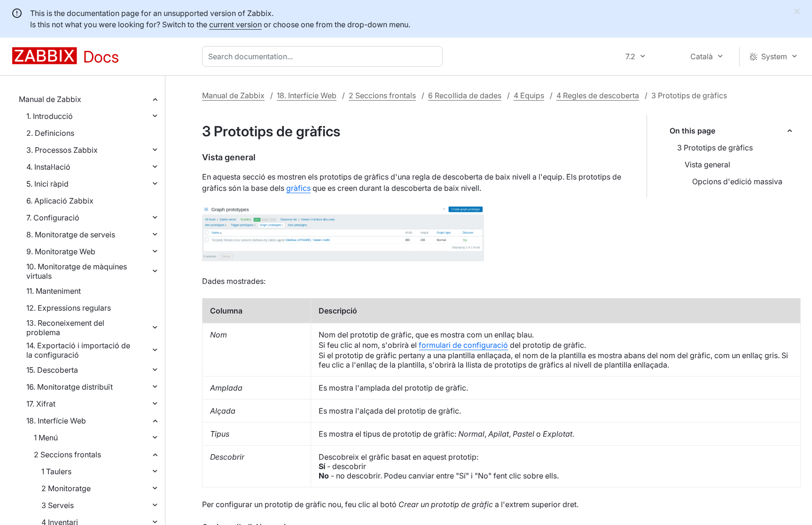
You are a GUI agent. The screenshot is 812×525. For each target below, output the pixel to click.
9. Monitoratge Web (60, 251)
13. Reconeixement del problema (65, 327)
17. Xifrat (40, 403)
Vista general (707, 164)
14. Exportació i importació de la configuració (78, 350)
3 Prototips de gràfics (715, 147)
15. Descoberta (52, 370)
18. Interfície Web (56, 420)
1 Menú (46, 437)
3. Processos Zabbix (62, 150)
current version (235, 24)
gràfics (298, 188)
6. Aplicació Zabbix (60, 200)
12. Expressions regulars (68, 308)
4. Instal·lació (48, 167)
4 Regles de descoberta (597, 95)
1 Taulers (56, 471)
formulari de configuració (463, 345)
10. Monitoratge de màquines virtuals (76, 271)
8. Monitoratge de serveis (70, 234)
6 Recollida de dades (464, 95)
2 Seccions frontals (67, 454)
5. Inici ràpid (47, 183)
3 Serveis (57, 505)
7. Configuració (52, 217)
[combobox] (324, 56)
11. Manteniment (53, 291)
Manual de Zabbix (50, 99)
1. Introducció (49, 116)
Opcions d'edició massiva (737, 181)
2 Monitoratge (66, 488)
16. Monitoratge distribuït (69, 387)
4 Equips (529, 95)
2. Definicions (50, 133)
